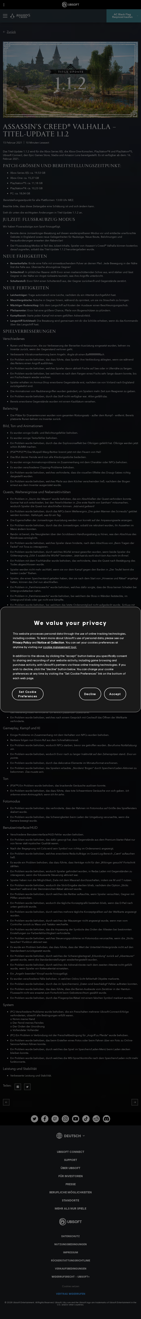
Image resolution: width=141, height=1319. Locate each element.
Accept (115, 694)
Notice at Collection (50, 642)
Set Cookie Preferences (27, 694)
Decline (90, 694)
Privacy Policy (22, 642)
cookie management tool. (60, 647)
